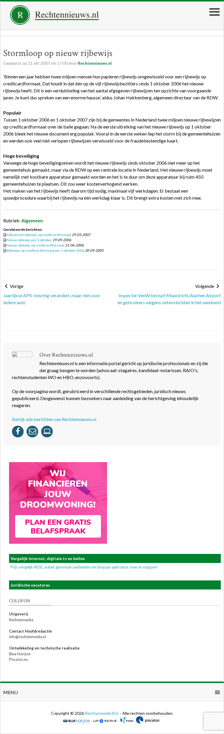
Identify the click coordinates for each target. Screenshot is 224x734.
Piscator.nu (18, 659)
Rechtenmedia (21, 619)
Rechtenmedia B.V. (102, 713)
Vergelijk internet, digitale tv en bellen (47, 558)
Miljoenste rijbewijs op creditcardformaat (39, 235)
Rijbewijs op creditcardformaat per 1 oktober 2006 (45, 250)
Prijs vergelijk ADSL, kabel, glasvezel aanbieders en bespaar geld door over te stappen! (84, 567)
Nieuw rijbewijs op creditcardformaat (35, 245)
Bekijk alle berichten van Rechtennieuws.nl (54, 419)
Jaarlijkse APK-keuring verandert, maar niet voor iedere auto (51, 299)
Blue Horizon (20, 654)
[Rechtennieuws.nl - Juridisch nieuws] (54, 23)
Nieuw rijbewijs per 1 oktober (29, 240)
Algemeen (32, 220)
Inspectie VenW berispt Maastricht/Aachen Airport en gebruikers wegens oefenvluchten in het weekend (169, 299)
